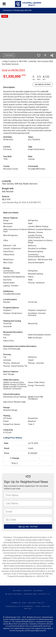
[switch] (38, 55)
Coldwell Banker (22, 590)
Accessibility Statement (19, 606)
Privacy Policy (36, 602)
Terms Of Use (18, 602)
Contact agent (9, 55)
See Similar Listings (43, 84)
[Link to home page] (28, 4)
